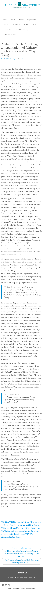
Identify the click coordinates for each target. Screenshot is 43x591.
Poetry (26, 24)
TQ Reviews (31, 19)
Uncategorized (14, 59)
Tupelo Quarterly (16, 588)
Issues (13, 19)
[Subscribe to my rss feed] (3, 584)
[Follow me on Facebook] (10, 584)
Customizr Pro (31, 588)
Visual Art (7, 30)
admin (21, 59)
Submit (21, 19)
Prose (34, 24)
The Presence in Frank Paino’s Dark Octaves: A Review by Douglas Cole (22, 561)
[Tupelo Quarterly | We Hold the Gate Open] (21, 5)
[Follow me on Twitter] (6, 584)
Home (5, 19)
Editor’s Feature (10, 34)
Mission (6, 24)
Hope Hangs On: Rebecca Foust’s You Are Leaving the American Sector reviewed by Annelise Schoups (21, 553)
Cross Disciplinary (21, 30)
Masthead (16, 24)
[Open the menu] (39, 14)
